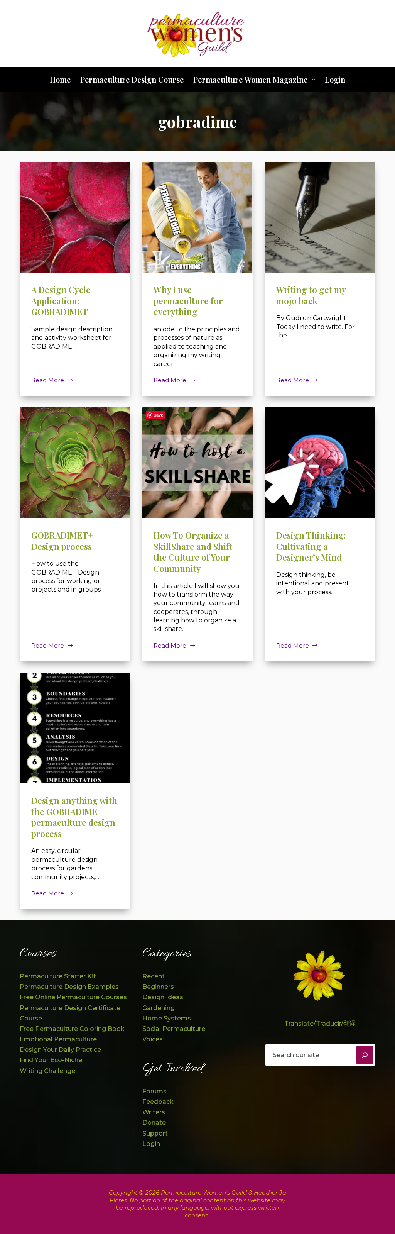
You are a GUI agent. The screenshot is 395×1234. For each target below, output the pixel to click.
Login (335, 79)
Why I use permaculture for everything (188, 300)
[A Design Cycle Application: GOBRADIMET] (75, 217)
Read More (52, 380)
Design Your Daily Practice (60, 1049)
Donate (154, 1122)
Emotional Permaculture (58, 1039)
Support (155, 1133)
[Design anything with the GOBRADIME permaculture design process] (75, 728)
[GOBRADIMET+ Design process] (75, 462)
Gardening (158, 1008)
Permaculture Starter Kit (58, 976)
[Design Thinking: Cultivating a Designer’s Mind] (320, 462)
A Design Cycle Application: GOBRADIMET (61, 300)
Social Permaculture (173, 1028)
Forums (154, 1091)
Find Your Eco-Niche (51, 1060)
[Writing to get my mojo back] (320, 217)
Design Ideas (162, 997)
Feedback (158, 1101)
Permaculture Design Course (132, 79)
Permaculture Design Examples (69, 986)
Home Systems (166, 1018)
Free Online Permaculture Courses (73, 997)
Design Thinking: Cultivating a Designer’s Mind (311, 546)
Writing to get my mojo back (311, 295)
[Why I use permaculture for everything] (197, 217)
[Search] (364, 1055)
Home (60, 79)
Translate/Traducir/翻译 (320, 1023)
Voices (152, 1039)
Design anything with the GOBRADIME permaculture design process (74, 817)
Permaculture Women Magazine (250, 79)
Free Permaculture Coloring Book (72, 1028)
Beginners (158, 986)
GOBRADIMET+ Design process (62, 540)
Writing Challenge (47, 1071)
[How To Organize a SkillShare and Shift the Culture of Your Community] (197, 462)
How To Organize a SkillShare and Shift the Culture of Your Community (193, 551)
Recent (153, 976)
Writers (153, 1112)
